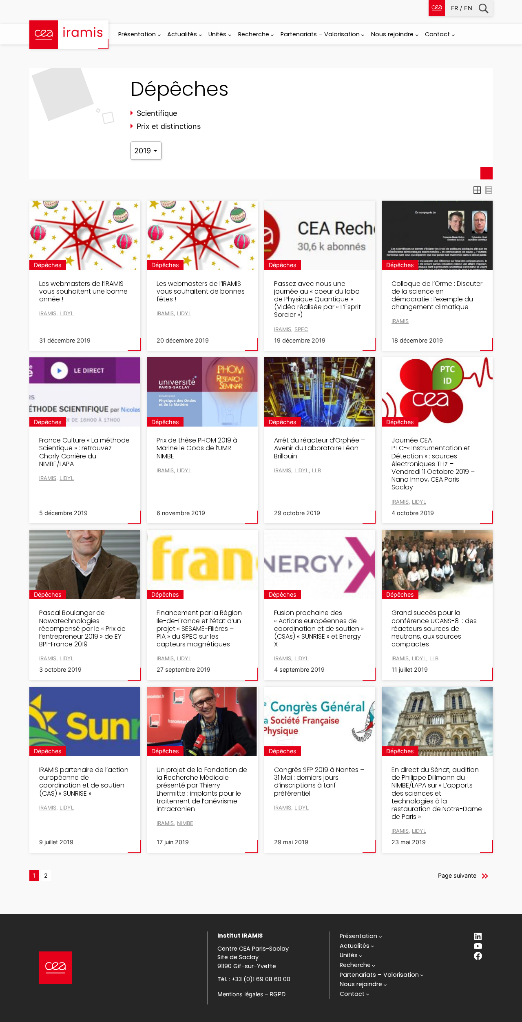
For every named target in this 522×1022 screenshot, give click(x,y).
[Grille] (477, 190)
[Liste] (488, 190)
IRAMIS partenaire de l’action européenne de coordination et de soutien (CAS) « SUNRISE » (83, 781)
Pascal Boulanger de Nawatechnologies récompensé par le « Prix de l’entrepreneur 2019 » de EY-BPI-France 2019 (82, 628)
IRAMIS (47, 313)
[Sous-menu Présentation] (159, 35)
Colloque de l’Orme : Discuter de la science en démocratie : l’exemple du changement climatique (437, 295)
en (468, 7)
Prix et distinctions (169, 126)
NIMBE (185, 823)
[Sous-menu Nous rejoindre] (417, 35)
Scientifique (157, 113)
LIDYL (67, 313)
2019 (143, 150)
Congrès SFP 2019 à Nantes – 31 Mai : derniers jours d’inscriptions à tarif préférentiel (319, 781)
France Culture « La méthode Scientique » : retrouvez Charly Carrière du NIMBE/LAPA (84, 452)
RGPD (277, 994)
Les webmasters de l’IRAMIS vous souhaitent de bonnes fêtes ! (201, 291)
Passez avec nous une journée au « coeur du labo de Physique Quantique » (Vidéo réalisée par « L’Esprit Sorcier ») (317, 299)
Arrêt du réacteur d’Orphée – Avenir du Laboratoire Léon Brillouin (319, 448)
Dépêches (48, 264)
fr (454, 7)
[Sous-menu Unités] (230, 35)
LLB (316, 470)
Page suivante (457, 875)
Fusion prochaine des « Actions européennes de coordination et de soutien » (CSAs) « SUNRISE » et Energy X (319, 628)
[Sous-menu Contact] (453, 35)
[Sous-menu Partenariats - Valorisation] (363, 35)
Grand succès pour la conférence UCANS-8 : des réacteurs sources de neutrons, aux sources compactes (434, 628)
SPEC (301, 329)
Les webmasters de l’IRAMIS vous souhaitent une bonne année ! (83, 291)
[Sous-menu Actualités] (200, 35)
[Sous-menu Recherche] (272, 35)
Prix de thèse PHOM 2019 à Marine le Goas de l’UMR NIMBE (197, 448)
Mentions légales (240, 994)
